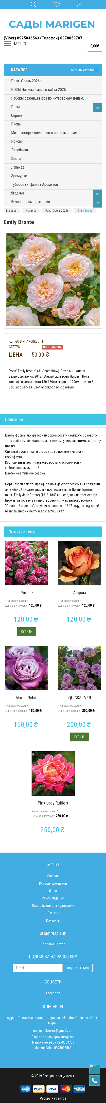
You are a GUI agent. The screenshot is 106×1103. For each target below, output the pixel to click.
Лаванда (17, 167)
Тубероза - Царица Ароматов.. (35, 184)
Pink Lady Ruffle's (53, 802)
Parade (26, 592)
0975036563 (62, 1048)
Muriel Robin (26, 697)
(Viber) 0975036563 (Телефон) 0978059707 (43, 37)
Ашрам (79, 592)
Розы (15, 107)
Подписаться (78, 968)
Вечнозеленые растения (30, 201)
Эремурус (19, 176)
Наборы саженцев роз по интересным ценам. (47, 98)
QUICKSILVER (79, 697)
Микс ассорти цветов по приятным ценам (44, 132)
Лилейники (19, 150)
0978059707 (65, 1042)
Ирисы (16, 141)
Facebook (53, 993)
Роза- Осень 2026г (26, 81)
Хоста (16, 158)
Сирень (16, 115)
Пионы (16, 124)
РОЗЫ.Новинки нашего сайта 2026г (39, 89)
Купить (26, 632)
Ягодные (18, 193)
